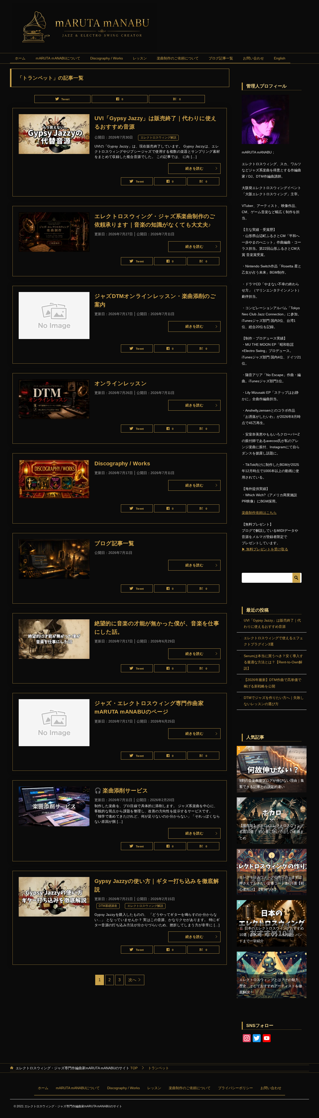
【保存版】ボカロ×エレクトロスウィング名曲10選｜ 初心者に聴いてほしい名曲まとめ (271, 832)
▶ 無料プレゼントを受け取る (265, 549)
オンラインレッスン (120, 383)
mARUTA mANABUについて (78, 1088)
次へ (132, 980)
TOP (77, 1068)
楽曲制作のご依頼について (178, 58)
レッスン (140, 58)
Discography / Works (106, 58)
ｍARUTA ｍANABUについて (57, 58)
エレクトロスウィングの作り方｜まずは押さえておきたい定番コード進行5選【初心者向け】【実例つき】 (271, 883)
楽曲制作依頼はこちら (259, 513)
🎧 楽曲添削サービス (121, 790)
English (279, 58)
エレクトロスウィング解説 (158, 137)
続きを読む (194, 168)
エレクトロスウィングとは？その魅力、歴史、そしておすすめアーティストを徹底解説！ (270, 986)
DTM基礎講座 (108, 906)
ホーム (20, 58)
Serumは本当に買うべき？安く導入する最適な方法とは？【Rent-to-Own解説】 (273, 662)
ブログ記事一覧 (221, 58)
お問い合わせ (253, 58)
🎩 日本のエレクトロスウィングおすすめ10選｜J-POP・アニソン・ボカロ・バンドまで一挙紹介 (271, 934)
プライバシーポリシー (235, 1088)
